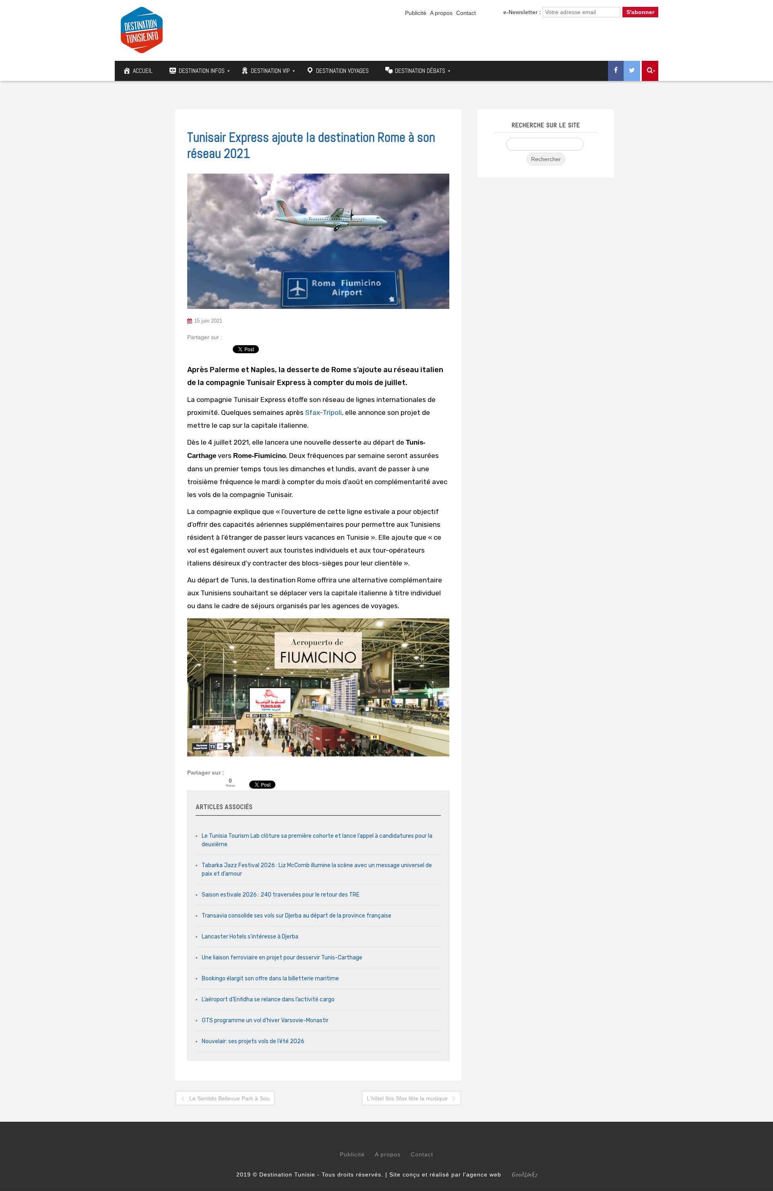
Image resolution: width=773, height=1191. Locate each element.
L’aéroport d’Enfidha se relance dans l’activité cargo (268, 999)
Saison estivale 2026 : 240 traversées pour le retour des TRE (281, 894)
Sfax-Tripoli (323, 412)
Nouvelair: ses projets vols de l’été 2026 (253, 1041)
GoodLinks (524, 1174)
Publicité (415, 13)
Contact (466, 13)
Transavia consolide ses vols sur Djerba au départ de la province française (296, 915)
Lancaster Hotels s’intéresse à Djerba (250, 936)
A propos (441, 13)
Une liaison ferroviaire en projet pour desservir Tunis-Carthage (282, 957)
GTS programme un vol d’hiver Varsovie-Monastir (265, 1020)
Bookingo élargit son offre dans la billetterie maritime (270, 978)
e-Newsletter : (522, 12)
